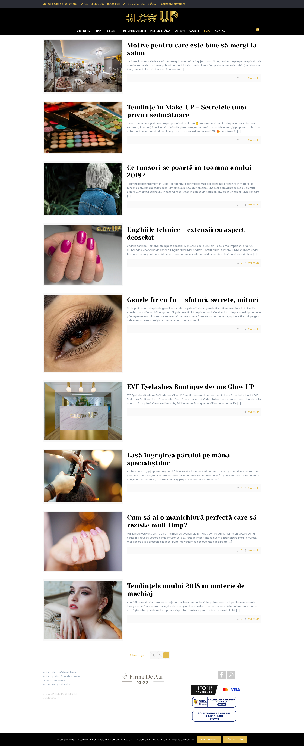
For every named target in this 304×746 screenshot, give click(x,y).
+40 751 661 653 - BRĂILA (141, 4)
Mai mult (253, 78)
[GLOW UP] (152, 16)
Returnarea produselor (56, 684)
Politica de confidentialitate (60, 672)
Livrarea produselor (54, 680)
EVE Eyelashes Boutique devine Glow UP (190, 387)
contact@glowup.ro (173, 4)
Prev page (138, 655)
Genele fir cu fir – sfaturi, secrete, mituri (192, 300)
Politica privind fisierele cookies (61, 676)
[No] (299, 739)
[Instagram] (231, 675)
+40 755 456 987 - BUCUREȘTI (102, 4)
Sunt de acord (209, 739)
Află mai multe (235, 739)
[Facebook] (222, 675)
